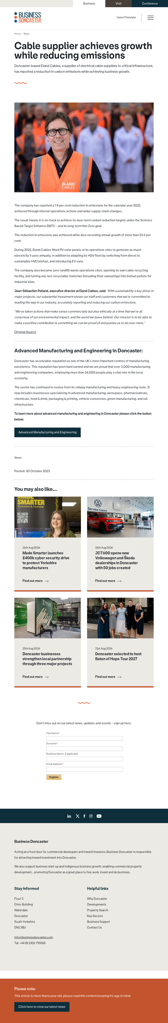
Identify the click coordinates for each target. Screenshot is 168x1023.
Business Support (98, 922)
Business (89, 4)
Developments (96, 905)
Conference (150, 4)
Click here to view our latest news (41, 1007)
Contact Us (94, 928)
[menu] (150, 17)
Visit (118, 4)
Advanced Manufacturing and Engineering (47, 432)
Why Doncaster (97, 899)
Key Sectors (95, 916)
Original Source (25, 332)
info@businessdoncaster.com (33, 937)
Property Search (97, 910)
